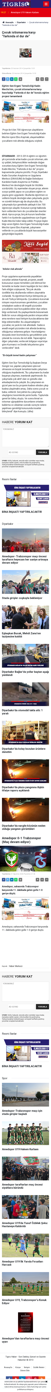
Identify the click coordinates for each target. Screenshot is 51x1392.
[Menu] (46, 4)
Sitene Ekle (25, 1370)
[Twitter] (7, 79)
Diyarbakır (21, 22)
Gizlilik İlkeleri (38, 1367)
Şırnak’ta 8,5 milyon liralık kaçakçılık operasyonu (27, 12)
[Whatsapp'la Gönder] (16, 79)
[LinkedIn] (11, 79)
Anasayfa (9, 22)
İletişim (27, 1367)
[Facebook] (3, 79)
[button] (37, 79)
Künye (18, 1367)
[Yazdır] (20, 79)
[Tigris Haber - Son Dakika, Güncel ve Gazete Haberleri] (16, 4)
